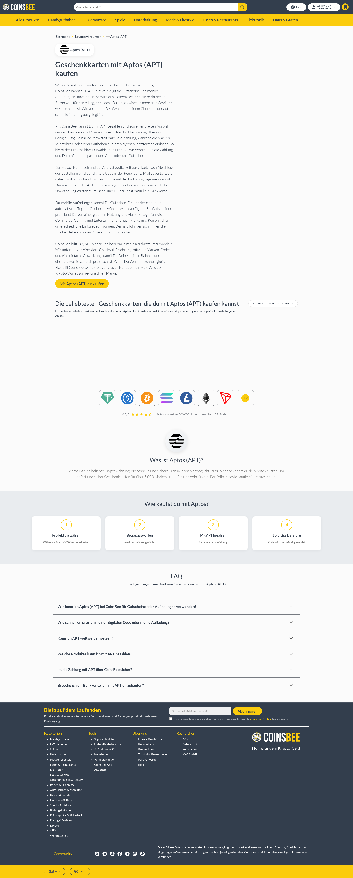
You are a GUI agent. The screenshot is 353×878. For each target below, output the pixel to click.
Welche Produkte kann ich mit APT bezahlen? (94, 654)
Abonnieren (248, 711)
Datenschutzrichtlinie (260, 719)
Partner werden (148, 759)
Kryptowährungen (88, 37)
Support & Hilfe (104, 739)
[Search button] (242, 7)
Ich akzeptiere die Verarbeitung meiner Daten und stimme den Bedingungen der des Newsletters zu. (232, 719)
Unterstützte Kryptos (108, 744)
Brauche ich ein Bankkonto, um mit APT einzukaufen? (101, 685)
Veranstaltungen (104, 759)
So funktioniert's (104, 749)
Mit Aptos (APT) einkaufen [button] (82, 283)
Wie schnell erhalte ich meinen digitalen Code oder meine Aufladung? (113, 622)
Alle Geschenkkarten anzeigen (271, 303)
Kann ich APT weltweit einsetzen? (85, 638)
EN (297, 7)
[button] (345, 6)
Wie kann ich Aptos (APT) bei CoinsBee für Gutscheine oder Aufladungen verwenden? (127, 606)
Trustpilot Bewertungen (153, 754)
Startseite (63, 37)
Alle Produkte (27, 19)
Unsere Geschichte (150, 739)
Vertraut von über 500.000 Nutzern (178, 414)
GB (81, 871)
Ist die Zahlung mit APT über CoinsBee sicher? (95, 669)
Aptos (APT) (119, 37)
